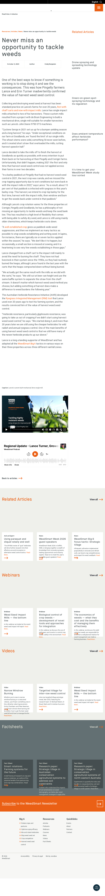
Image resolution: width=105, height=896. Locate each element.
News (20, 31)
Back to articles (10, 478)
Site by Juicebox (51, 856)
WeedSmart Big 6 (27, 343)
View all (94, 499)
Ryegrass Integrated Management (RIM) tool (29, 298)
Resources (6, 31)
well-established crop (16, 227)
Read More (91, 639)
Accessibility (25, 856)
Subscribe (9, 803)
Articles (14, 31)
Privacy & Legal (37, 856)
